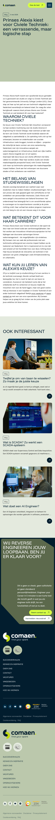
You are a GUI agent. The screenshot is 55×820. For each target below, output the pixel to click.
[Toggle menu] (49, 5)
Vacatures (8, 677)
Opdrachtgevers (11, 686)
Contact (7, 673)
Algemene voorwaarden (12, 716)
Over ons (7, 668)
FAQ (19, 720)
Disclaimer (27, 716)
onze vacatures (37, 293)
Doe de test (35, 5)
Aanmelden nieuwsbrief (35, 618)
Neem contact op (38, 612)
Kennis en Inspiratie (13, 664)
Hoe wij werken (11, 690)
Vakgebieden (9, 681)
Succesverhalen (11, 660)
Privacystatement (40, 716)
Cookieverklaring (9, 720)
